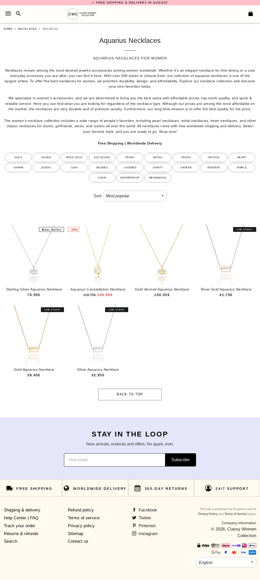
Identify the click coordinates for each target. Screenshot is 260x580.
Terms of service (84, 517)
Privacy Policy (208, 514)
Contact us (78, 541)
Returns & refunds (21, 533)
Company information (239, 523)
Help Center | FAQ (21, 517)
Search (10, 541)
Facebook (147, 510)
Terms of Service (235, 514)
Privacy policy (81, 525)
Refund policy (81, 510)
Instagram (147, 533)
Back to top (130, 394)
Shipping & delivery (22, 510)
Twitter (144, 517)
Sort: (97, 196)
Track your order (19, 525)
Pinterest (146, 525)
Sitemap (75, 533)
